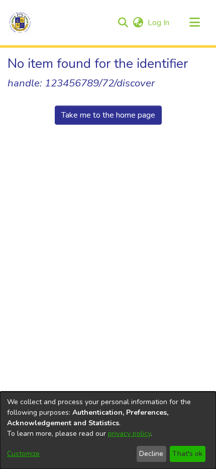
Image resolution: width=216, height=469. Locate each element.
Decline (151, 453)
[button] (20, 22)
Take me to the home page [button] (108, 115)
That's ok (187, 453)
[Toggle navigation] (194, 22)
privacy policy (129, 433)
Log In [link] (159, 22)
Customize (23, 453)
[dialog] (108, 430)
